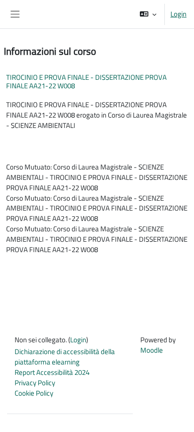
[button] (148, 14)
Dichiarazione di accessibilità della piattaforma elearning (65, 356)
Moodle (151, 350)
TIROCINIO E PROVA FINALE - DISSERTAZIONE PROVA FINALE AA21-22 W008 (86, 81)
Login (178, 14)
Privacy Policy (35, 382)
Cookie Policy (34, 393)
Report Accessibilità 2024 (52, 372)
